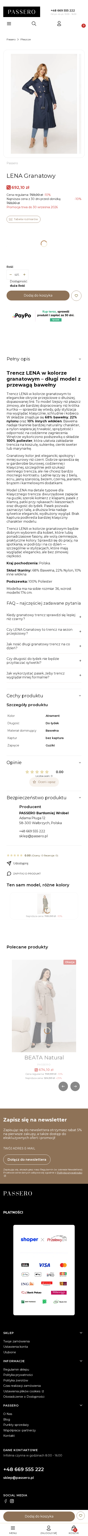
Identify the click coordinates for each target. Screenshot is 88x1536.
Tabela (24, 219)
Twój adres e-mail (19, 1148)
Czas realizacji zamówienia (22, 1386)
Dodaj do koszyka (38, 295)
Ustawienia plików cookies (22, 1391)
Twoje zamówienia (16, 1341)
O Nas (7, 1414)
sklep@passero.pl (33, 836)
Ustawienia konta (15, 1347)
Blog (6, 1419)
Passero (11, 39)
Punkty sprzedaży (16, 1425)
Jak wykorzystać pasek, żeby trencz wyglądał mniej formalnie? (36, 675)
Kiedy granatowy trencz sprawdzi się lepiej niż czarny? (41, 617)
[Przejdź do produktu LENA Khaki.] (44, 904)
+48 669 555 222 (63, 10)
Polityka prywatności (18, 1375)
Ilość (10, 267)
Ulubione (9, 1352)
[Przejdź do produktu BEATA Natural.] (44, 1006)
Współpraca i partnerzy (19, 1430)
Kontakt (9, 1436)
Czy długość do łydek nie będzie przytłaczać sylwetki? (33, 661)
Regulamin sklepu (16, 1369)
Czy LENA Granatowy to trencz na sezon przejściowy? (39, 631)
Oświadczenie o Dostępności (23, 1397)
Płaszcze (25, 39)
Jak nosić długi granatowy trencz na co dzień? (38, 646)
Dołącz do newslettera (27, 1160)
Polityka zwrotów (15, 1380)
